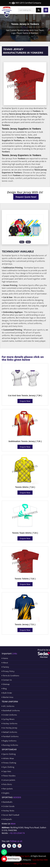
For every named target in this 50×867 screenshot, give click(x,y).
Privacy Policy (8, 671)
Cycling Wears (8, 719)
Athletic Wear (8, 758)
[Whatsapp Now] (4, 852)
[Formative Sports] (7, 12)
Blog (4, 688)
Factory (5, 667)
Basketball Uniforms (11, 710)
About (5, 662)
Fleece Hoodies (8, 775)
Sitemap (6, 684)
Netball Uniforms (9, 732)
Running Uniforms (10, 745)
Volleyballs (7, 819)
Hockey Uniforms (9, 723)
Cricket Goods (8, 806)
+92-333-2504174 (17, 833)
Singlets (5, 793)
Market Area (7, 697)
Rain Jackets (7, 788)
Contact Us (7, 680)
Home (5, 658)
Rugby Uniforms (9, 741)
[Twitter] (9, 846)
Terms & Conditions (10, 675)
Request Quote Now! (26, 196)
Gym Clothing (8, 767)
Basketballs (7, 802)
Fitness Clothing (9, 763)
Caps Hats (6, 771)
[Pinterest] (19, 846)
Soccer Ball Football (10, 815)
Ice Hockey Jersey (9, 728)
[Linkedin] (14, 846)
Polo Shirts (7, 784)
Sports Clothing (9, 754)
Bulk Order (7, 693)
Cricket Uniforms (9, 715)
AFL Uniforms (8, 706)
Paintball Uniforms (10, 736)
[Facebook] (4, 846)
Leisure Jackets (8, 780)
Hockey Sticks (8, 810)
